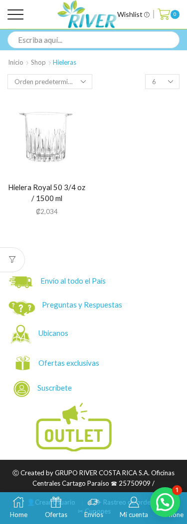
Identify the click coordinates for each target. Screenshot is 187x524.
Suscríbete (51, 387)
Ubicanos (54, 332)
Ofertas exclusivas (69, 362)
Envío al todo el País (70, 281)
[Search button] (171, 40)
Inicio (15, 62)
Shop (38, 62)
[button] (165, 502)
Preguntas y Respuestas (82, 304)
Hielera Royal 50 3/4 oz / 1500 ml (46, 193)
